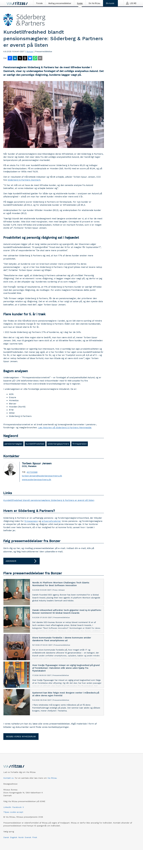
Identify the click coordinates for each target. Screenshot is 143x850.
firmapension (79, 443)
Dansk (6, 837)
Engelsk (13, 837)
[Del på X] (20, 58)
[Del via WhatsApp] (35, 58)
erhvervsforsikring (51, 521)
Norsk (21, 837)
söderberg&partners (58, 443)
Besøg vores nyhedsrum (21, 736)
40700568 (32, 472)
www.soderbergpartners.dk (36, 479)
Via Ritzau (52, 778)
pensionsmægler (13, 443)
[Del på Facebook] (10, 58)
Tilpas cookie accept (13, 812)
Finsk (34, 837)
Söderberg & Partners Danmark (24, 180)
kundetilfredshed (35, 443)
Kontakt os (8, 778)
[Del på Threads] (25, 58)
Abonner (11, 561)
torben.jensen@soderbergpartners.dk (42, 476)
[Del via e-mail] (40, 58)
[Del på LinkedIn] (15, 58)
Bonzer (30, 51)
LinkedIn (7, 807)
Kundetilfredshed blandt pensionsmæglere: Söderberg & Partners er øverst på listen (48, 500)
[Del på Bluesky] (30, 58)
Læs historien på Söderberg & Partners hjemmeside (64, 427)
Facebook (17, 807)
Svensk (28, 837)
